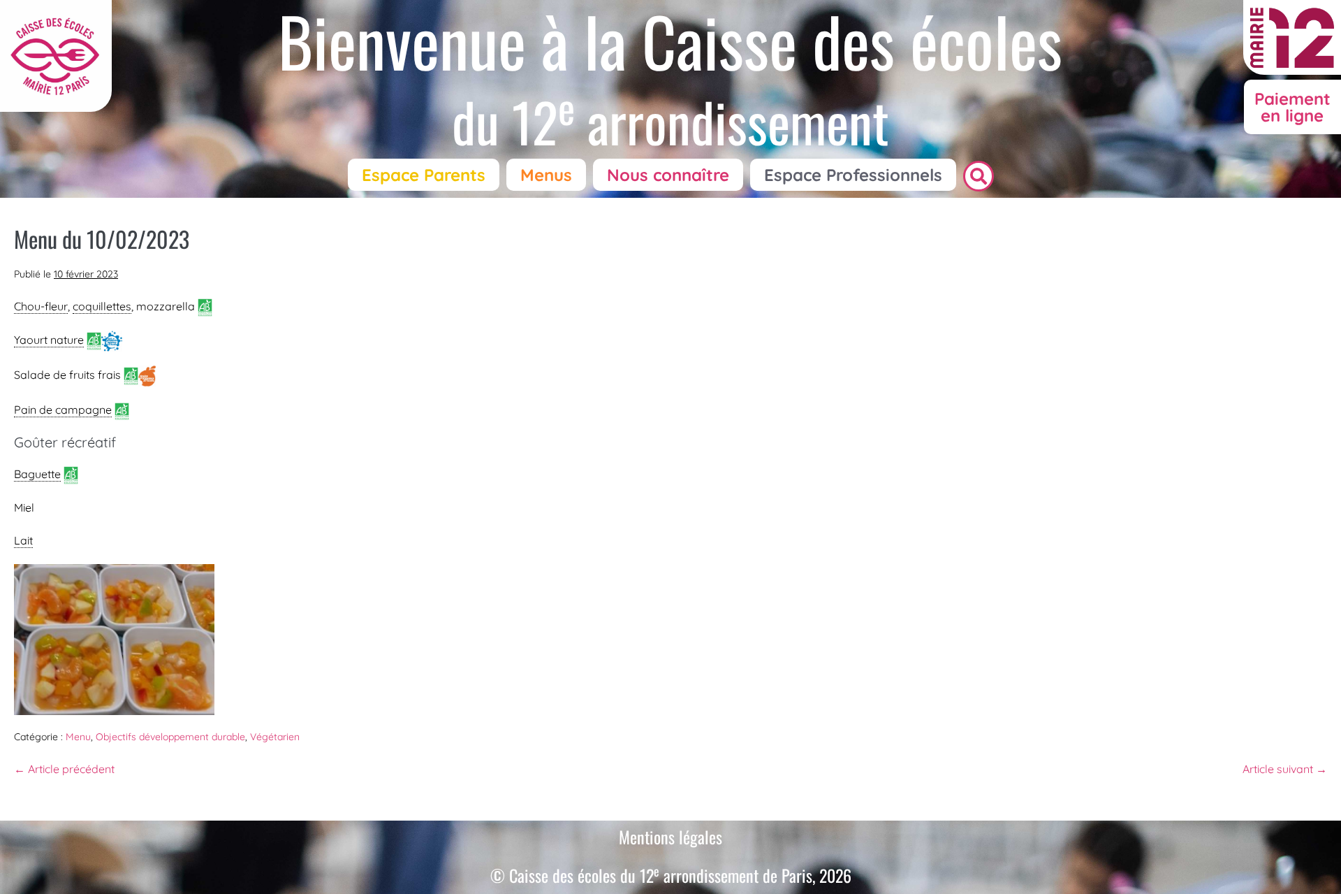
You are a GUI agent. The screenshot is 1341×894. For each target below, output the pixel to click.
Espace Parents (423, 174)
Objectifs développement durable (170, 736)
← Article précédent (64, 769)
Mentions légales (670, 836)
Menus (546, 174)
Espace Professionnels (853, 174)
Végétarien (275, 736)
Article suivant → (1285, 769)
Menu (78, 736)
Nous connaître (668, 174)
